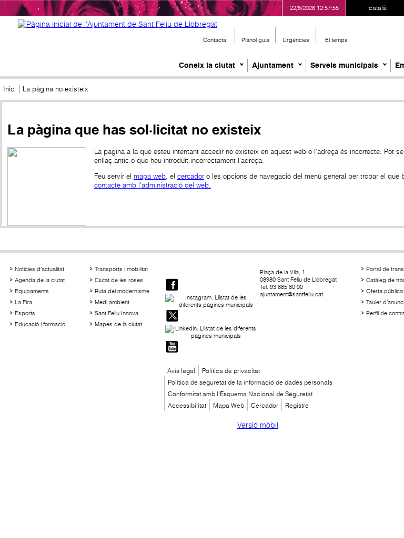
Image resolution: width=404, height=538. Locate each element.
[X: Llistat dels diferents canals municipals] (172, 316)
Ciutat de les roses (119, 280)
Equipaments (32, 291)
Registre (297, 405)
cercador (190, 176)
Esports (25, 313)
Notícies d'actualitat (39, 269)
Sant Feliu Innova (116, 313)
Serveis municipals (344, 65)
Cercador (264, 405)
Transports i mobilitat (121, 269)
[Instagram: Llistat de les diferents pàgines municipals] (211, 301)
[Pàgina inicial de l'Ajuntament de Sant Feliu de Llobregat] (117, 24)
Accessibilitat (187, 405)
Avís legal (181, 371)
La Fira (23, 302)
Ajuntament (273, 65)
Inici (9, 89)
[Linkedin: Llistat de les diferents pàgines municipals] (211, 332)
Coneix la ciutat (207, 65)
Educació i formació (40, 324)
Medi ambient (112, 302)
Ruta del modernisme (122, 291)
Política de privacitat (231, 371)
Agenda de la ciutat (40, 280)
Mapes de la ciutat (118, 324)
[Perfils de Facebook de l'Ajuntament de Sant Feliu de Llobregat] (172, 285)
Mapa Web (228, 405)
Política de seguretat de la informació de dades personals (250, 382)
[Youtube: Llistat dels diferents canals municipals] (172, 347)
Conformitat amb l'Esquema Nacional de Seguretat (240, 394)
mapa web (150, 176)
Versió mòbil (257, 425)
